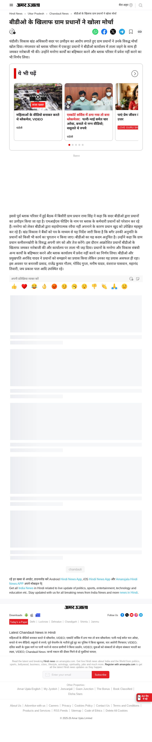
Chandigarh (71, 621)
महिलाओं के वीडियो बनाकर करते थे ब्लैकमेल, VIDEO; (37, 637)
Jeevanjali (66, 688)
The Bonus (103, 688)
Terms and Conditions (126, 705)
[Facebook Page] (122, 614)
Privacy (66, 705)
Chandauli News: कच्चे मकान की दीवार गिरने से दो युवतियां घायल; (61, 651)
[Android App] (26, 614)
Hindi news (49, 661)
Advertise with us (35, 705)
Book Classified (122, 688)
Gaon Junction (84, 688)
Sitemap (76, 710)
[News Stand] (37, 614)
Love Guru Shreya (131, 127)
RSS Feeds (61, 710)
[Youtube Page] (131, 614)
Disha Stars (75, 693)
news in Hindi (129, 592)
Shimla (84, 621)
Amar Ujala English (28, 688)
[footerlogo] (76, 608)
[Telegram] (141, 614)
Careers (54, 705)
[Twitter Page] (127, 614)
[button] (69, 145)
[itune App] (31, 614)
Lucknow (43, 621)
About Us (15, 705)
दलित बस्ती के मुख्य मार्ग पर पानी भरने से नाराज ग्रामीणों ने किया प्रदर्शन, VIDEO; (51, 647)
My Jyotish (50, 688)
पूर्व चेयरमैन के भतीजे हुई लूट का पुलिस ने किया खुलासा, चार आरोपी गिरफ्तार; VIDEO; (92, 642)
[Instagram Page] (136, 614)
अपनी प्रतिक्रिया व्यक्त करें (25, 278)
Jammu (95, 621)
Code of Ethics (93, 710)
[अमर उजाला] (28, 5)
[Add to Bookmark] (131, 32)
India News (26, 588)
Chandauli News (59, 13)
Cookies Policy (84, 705)
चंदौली (19, 127)
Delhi (32, 621)
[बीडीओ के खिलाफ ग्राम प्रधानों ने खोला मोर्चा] (95, 32)
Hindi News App (71, 579)
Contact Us (103, 705)
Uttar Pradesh (36, 13)
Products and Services (36, 710)
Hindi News (15, 13)
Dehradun (56, 621)
